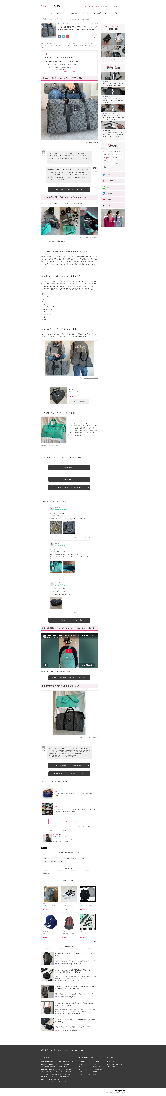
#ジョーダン (66, 858)
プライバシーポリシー (98, 1066)
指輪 (104, 157)
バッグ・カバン (70, 18)
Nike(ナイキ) (46, 873)
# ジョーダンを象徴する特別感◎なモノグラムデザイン (61, 64)
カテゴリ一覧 (82, 1064)
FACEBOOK (109, 193)
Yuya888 (78, 997)
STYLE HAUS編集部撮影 (51, 39)
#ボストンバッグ (56, 858)
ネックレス (106, 164)
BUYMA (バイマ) (110, 1061)
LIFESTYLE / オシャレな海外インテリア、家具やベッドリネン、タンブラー (57, 1069)
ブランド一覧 (82, 1066)
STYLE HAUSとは (83, 1061)
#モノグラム (81, 858)
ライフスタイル (74, 13)
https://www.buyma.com (84, 537)
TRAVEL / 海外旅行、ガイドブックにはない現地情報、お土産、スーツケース (57, 1071)
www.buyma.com (93, 142)
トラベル (85, 13)
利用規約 (95, 1064)
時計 (117, 164)
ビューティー (61, 13)
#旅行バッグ (46, 858)
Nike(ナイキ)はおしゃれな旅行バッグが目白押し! (60, 57)
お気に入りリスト (97, 6)
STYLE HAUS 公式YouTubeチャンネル (115, 1066)
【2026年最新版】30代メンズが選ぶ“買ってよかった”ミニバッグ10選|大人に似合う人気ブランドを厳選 (113, 134)
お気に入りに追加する (71, 821)
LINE (108, 187)
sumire (78, 1030)
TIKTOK (108, 206)
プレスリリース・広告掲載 (84, 1074)
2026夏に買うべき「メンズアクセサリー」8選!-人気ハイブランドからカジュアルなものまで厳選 (113, 117)
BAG (59, 24)
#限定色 (73, 858)
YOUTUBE (109, 199)
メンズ (50, 13)
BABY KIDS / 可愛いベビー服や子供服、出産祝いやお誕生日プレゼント (56, 1074)
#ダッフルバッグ (47, 861)
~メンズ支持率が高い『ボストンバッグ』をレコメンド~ (62, 61)
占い (106, 13)
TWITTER (109, 175)
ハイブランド (117, 151)
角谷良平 (78, 964)
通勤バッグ (106, 154)
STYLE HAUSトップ (46, 18)
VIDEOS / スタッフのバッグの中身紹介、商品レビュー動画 (53, 1081)
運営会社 (95, 1071)
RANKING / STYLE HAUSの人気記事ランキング (51, 1079)
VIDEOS (125, 13)
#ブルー (63, 861)
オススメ (105, 151)
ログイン (87, 6)
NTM (77, 980)
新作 (110, 151)
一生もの (105, 167)
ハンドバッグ (118, 154)
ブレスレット (112, 161)
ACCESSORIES (105, 113)
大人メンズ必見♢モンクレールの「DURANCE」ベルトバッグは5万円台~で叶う (113, 100)
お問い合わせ (96, 1061)
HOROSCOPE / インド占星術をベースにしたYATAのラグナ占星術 (55, 1076)
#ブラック (56, 861)
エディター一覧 (82, 1069)
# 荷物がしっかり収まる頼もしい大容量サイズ (59, 67)
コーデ (112, 164)
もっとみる (113, 59)
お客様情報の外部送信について (99, 1069)
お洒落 (104, 161)
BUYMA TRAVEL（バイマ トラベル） (115, 1064)
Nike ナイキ (45, 903)
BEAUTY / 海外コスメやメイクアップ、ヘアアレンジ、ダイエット (55, 1066)
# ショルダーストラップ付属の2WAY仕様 (58, 70)
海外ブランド (110, 157)
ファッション (56, 18)
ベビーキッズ (97, 13)
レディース (41, 13)
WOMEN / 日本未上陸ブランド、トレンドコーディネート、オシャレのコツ (57, 1061)
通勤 (112, 154)
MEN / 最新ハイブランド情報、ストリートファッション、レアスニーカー (56, 1064)
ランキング (115, 13)
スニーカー (119, 157)
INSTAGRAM (110, 181)
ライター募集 (82, 1071)
